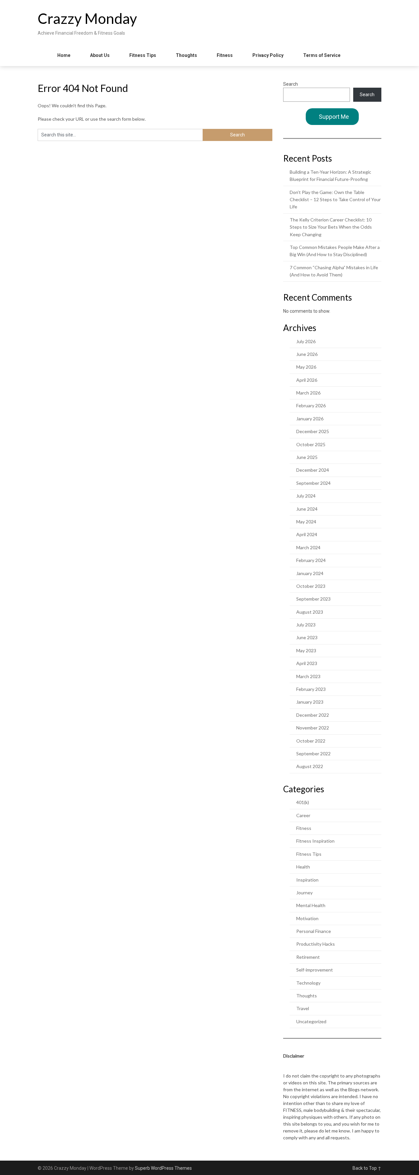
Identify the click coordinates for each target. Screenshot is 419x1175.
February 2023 (311, 689)
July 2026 (306, 341)
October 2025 (310, 444)
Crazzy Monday (87, 18)
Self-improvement (314, 970)
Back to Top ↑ (367, 1168)
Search (290, 84)
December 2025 (312, 431)
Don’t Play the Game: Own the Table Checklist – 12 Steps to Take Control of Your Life (335, 199)
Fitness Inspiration (315, 841)
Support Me (334, 116)
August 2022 (309, 766)
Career (303, 815)
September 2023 (313, 599)
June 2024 (307, 509)
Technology (308, 983)
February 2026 (311, 405)
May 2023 (306, 650)
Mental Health (310, 905)
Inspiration (307, 880)
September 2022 (313, 753)
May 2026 (306, 367)
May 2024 (306, 521)
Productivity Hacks (315, 944)
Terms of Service (321, 55)
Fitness (225, 55)
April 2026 (306, 380)
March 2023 (308, 676)
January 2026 (309, 418)
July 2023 (306, 624)
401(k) (302, 802)
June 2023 (307, 637)
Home (63, 55)
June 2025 (307, 457)
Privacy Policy (267, 55)
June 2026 (307, 354)
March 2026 (308, 392)
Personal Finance (313, 931)
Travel (302, 1008)
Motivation (307, 918)
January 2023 (309, 702)
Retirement (308, 957)
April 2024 (306, 534)
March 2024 (308, 547)
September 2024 (313, 483)
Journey (304, 892)
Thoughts (186, 55)
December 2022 (312, 715)
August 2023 (309, 612)
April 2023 (306, 663)
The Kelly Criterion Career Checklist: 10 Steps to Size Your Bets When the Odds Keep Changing (331, 227)
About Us (100, 55)
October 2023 (310, 586)
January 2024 (309, 573)
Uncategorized (311, 1021)
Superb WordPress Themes (163, 1168)
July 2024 (306, 496)
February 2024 (311, 560)
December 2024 (312, 470)
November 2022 (312, 727)
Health (303, 866)
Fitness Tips (142, 55)
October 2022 (310, 741)
